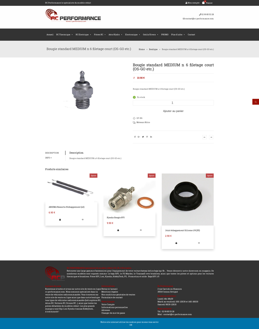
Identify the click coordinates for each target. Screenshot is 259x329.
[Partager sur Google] (139, 137)
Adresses (105, 310)
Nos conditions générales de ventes (118, 294)
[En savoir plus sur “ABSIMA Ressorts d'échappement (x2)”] (60, 219)
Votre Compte (108, 304)
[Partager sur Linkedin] (151, 137)
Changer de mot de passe (113, 313)
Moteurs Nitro (143, 122)
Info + (48, 157)
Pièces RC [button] (98, 34)
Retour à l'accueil (109, 289)
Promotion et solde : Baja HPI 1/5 (143, 276)
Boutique (153, 49)
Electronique (131, 34)
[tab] (55, 153)
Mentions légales (109, 291)
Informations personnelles (114, 307)
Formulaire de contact (112, 297)
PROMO (164, 34)
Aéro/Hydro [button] (114, 34)
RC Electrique (82, 34)
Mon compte (193, 2)
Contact (191, 34)
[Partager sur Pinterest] (147, 137)
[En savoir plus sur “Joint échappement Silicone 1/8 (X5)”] (176, 243)
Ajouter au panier (173, 111)
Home (142, 49)
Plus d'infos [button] (176, 34)
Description (52, 153)
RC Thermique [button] (63, 34)
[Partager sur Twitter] (143, 137)
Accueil (50, 34)
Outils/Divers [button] (149, 34)
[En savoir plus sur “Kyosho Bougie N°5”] (118, 230)
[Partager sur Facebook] (135, 137)
